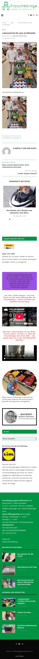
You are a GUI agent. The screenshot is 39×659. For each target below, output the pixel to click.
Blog (12, 23)
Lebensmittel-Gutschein (11, 137)
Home (4, 23)
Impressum (6, 539)
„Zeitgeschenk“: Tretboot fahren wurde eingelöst (26, 601)
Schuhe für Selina (24, 612)
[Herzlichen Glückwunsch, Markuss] (8, 628)
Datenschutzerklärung (10, 542)
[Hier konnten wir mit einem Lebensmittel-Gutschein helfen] (8, 583)
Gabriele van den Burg (20, 36)
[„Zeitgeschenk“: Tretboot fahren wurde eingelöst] (8, 602)
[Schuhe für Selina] (8, 615)
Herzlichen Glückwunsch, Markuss (27, 626)
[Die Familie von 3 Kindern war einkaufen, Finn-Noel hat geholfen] (19, 196)
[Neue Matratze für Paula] (8, 570)
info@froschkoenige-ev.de (11, 509)
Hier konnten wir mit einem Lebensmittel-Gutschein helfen (25, 582)
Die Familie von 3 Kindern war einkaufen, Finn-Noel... (19, 211)
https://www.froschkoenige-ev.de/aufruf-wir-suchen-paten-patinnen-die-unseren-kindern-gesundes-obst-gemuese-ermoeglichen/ (17, 399)
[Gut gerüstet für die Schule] (8, 557)
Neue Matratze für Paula (27, 567)
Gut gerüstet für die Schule (25, 555)
